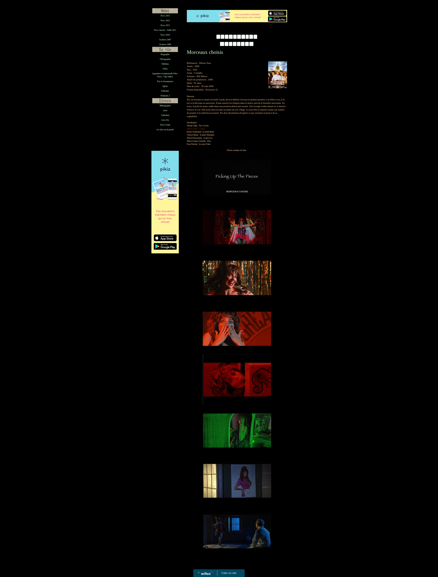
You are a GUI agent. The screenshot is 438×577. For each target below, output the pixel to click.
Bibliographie (165, 105)
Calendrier (165, 115)
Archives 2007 (165, 39)
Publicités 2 (165, 96)
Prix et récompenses (165, 81)
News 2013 (165, 16)
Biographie (165, 54)
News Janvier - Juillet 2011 (165, 30)
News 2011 (165, 25)
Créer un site (228, 573)
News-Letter (165, 125)
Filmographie (165, 59)
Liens (165, 110)
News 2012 (165, 20)
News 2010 (165, 35)
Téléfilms (165, 64)
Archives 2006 (165, 44)
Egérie (165, 86)
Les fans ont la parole (165, 129)
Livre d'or (165, 120)
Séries (165, 69)
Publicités (165, 91)
